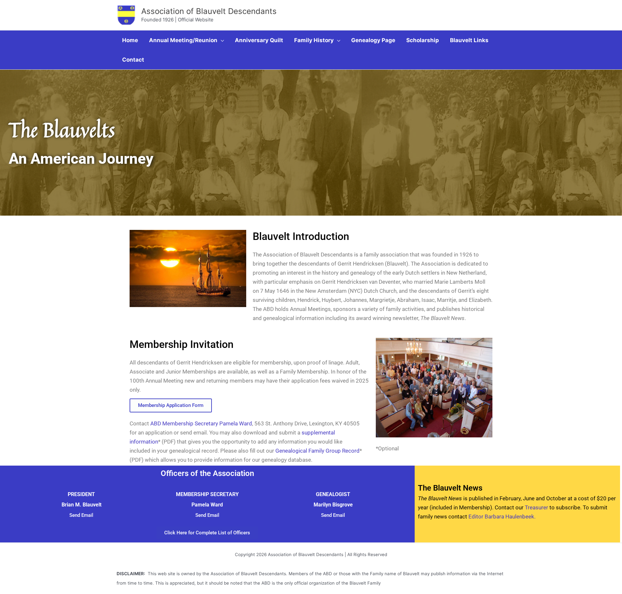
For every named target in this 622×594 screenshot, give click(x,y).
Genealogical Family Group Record (317, 450)
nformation (144, 441)
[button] (220, 40)
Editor (476, 516)
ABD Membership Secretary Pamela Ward (201, 423)
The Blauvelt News (450, 488)
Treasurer (536, 507)
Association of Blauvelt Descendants (209, 11)
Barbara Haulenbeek (509, 516)
